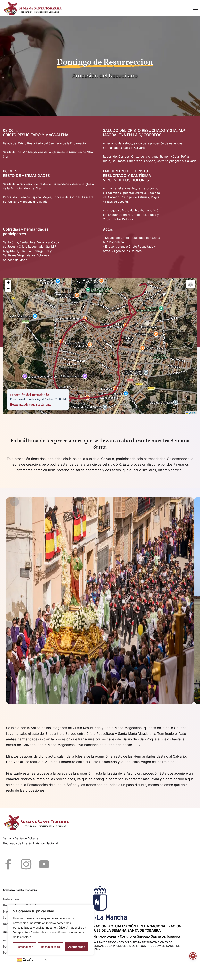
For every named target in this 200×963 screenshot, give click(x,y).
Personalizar (24, 946)
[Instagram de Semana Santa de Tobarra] (26, 864)
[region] (51, 930)
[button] (195, 7)
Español (28, 959)
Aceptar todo (76, 946)
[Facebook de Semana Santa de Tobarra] (8, 864)
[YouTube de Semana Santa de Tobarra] (44, 864)
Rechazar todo (50, 946)
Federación (11, 899)
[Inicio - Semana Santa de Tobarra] (33, 8)
